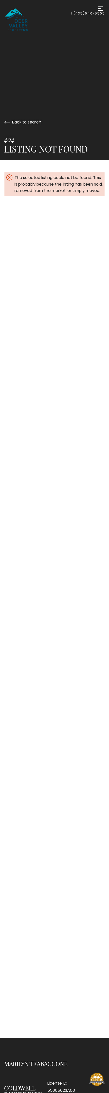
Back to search (26, 122)
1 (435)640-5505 (88, 13)
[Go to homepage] (37, 19)
